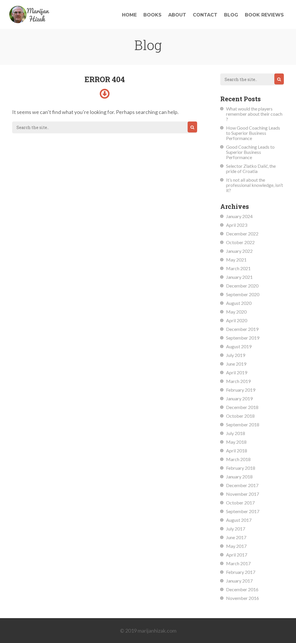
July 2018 (235, 433)
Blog (231, 15)
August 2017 (238, 520)
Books (152, 15)
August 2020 (238, 303)
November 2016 (242, 598)
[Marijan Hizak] (29, 21)
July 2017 (235, 528)
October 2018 (240, 416)
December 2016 (242, 589)
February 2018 (240, 468)
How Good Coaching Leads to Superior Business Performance (253, 133)
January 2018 (239, 476)
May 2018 (236, 442)
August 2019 (238, 346)
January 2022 (239, 251)
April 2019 (236, 372)
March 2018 (238, 459)
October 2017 (240, 502)
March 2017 (238, 563)
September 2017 (242, 511)
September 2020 (242, 294)
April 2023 (236, 225)
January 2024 (239, 216)
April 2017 (236, 554)
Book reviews (264, 15)
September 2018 (242, 424)
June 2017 (236, 537)
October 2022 (240, 242)
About (177, 15)
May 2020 (236, 311)
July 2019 (235, 355)
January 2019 (239, 398)
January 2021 (239, 277)
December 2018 (242, 407)
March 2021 (238, 268)
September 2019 (242, 337)
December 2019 (242, 329)
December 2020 (242, 285)
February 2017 (240, 572)
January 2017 (239, 580)
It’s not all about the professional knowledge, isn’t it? (254, 185)
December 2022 (242, 233)
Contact (205, 15)
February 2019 (240, 390)
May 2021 (236, 259)
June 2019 (236, 363)
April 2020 (236, 320)
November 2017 (242, 494)
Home (129, 15)
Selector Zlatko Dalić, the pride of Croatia (251, 168)
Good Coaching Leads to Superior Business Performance (250, 152)
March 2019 (238, 381)
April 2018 (236, 450)
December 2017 (242, 485)
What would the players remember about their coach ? (254, 114)
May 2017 (236, 546)
